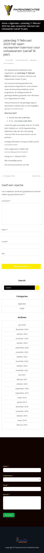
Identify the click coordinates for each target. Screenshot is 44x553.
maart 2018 (22, 420)
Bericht (6, 494)
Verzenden (9, 515)
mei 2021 (22, 375)
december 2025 (22, 329)
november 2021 (22, 370)
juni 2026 (22, 325)
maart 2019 (22, 397)
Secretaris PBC (23, 60)
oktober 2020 (22, 384)
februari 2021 (22, 379)
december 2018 (22, 406)
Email (5, 485)
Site (3, 253)
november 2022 (22, 361)
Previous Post (8, 176)
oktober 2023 (22, 357)
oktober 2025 (22, 334)
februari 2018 (22, 425)
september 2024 (22, 347)
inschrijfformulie (11, 144)
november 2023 (22, 352)
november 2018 (22, 411)
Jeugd (22, 308)
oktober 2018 (22, 416)
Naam (5, 229)
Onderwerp (8, 475)
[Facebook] (22, 532)
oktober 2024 (22, 343)
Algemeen (14, 23)
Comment (6, 201)
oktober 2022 (22, 366)
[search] (37, 287)
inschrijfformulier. (17, 109)
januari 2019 (22, 402)
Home (4, 23)
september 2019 (22, 393)
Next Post (37, 176)
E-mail (5, 241)
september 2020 (22, 388)
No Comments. (9, 63)
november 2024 (22, 338)
